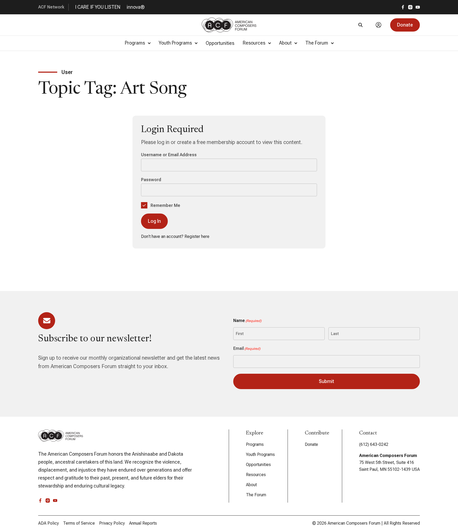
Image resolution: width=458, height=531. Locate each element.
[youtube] (418, 7)
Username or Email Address (169, 154)
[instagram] (410, 7)
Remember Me (164, 205)
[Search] (360, 25)
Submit (326, 381)
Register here (196, 236)
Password (151, 179)
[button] (405, 25)
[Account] (378, 25)
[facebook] (403, 7)
